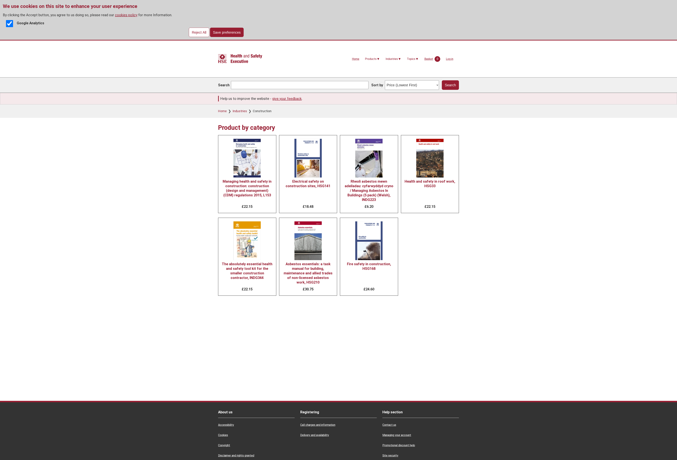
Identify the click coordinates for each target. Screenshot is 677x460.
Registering (309, 412)
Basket (428, 59)
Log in (449, 59)
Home (355, 59)
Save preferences (227, 32)
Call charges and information (317, 425)
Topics (411, 59)
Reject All (199, 32)
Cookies (223, 435)
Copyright (224, 445)
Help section (392, 412)
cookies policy (126, 15)
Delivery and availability (314, 435)
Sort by (377, 85)
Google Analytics (30, 23)
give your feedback (287, 99)
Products (371, 59)
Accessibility (226, 425)
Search (224, 85)
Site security (390, 455)
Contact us (389, 425)
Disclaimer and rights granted (236, 455)
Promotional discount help (398, 445)
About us (225, 412)
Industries (392, 59)
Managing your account (396, 435)
